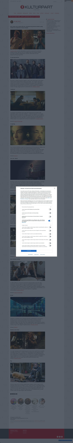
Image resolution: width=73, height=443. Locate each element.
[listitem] (36, 207)
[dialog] (36, 221)
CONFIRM (29, 250)
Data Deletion (30, 254)
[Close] (55, 189)
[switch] (49, 209)
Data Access (36, 254)
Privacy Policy (42, 254)
